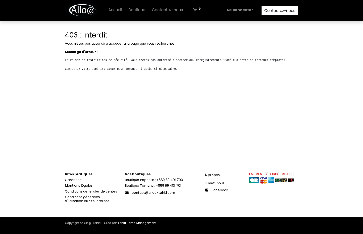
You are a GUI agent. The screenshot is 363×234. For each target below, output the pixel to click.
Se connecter (240, 9)
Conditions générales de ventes (91, 191)
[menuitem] (115, 11)
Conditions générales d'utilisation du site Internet (87, 199)
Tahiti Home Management (137, 223)
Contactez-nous (279, 10)
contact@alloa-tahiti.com (153, 192)
